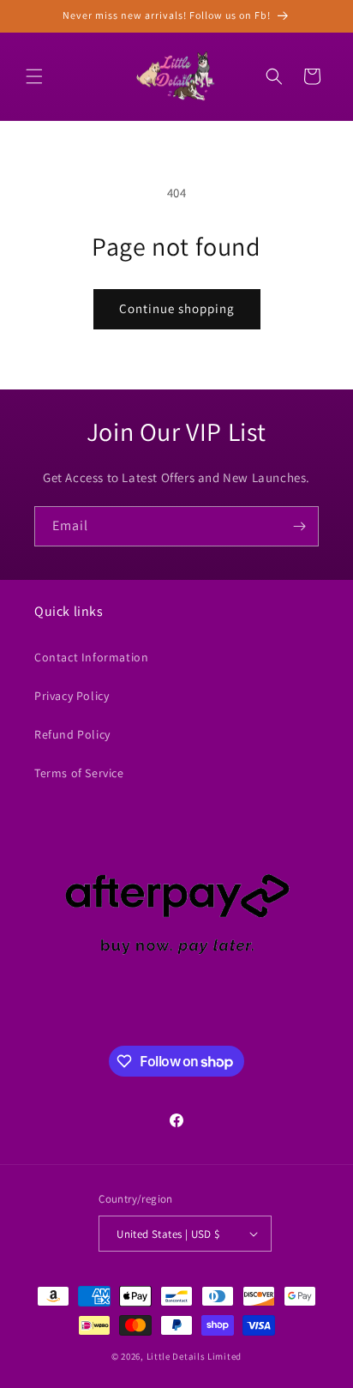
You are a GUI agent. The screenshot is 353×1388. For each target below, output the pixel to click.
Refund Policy (72, 734)
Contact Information (91, 657)
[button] (34, 76)
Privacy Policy (71, 695)
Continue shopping (177, 308)
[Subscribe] (299, 526)
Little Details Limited (194, 1356)
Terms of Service (79, 773)
